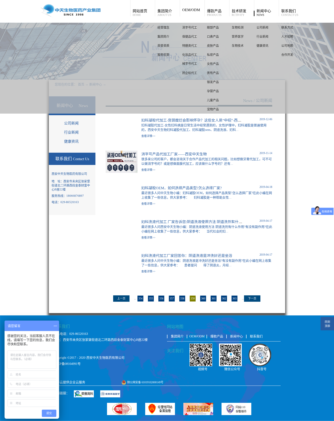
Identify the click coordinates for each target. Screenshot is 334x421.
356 (161, 298)
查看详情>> (148, 136)
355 (151, 298)
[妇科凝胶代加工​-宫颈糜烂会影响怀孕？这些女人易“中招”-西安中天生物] (121, 119)
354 (140, 298)
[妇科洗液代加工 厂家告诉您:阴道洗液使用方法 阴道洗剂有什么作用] (121, 220)
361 (214, 298)
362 (224, 298)
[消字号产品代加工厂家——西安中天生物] (121, 152)
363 (234, 298)
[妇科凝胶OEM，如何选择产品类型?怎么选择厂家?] (121, 186)
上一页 (121, 298)
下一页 (252, 298)
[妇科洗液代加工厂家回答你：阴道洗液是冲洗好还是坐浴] (121, 254)
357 (172, 298)
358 (182, 298)
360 (203, 298)
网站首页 (140, 12)
